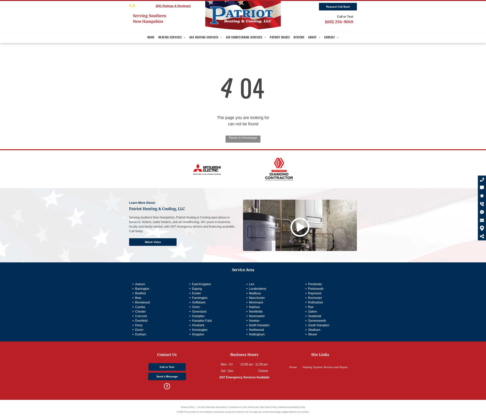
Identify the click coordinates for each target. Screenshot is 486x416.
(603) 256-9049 (339, 21)
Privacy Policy (187, 407)
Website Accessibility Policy (292, 407)
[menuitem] (150, 37)
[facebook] (167, 386)
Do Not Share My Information (212, 407)
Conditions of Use (238, 407)
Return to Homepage (243, 137)
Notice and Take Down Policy (262, 407)
